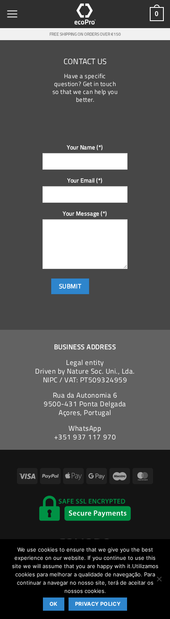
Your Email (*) (84, 180)
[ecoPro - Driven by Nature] (85, 14)
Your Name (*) (85, 147)
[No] (159, 581)
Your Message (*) (85, 213)
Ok (54, 604)
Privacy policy (97, 604)
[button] (12, 14)
